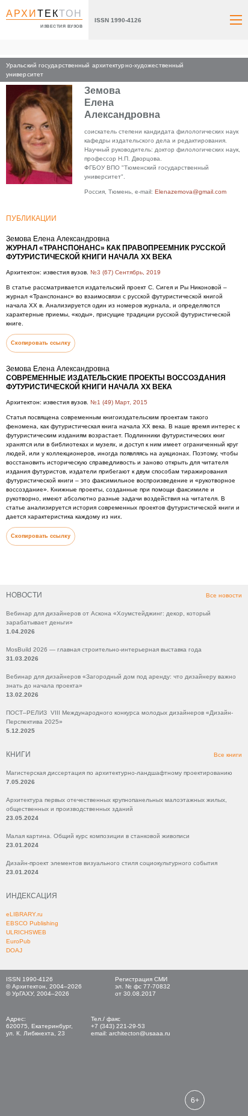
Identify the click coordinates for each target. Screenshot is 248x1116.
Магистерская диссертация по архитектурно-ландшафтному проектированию (119, 772)
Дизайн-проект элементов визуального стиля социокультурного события (111, 863)
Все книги (228, 754)
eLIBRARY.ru (24, 914)
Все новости (224, 595)
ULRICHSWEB (26, 932)
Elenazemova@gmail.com (190, 191)
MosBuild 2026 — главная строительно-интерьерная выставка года (104, 649)
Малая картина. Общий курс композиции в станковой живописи (98, 836)
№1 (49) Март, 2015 (118, 402)
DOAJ (14, 950)
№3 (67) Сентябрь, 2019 (125, 272)
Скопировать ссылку (40, 343)
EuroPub (18, 941)
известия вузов (61, 26)
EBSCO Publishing (32, 923)
